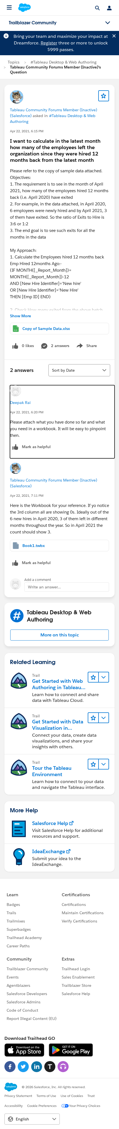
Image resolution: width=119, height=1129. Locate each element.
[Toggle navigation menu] (107, 23)
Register (49, 43)
